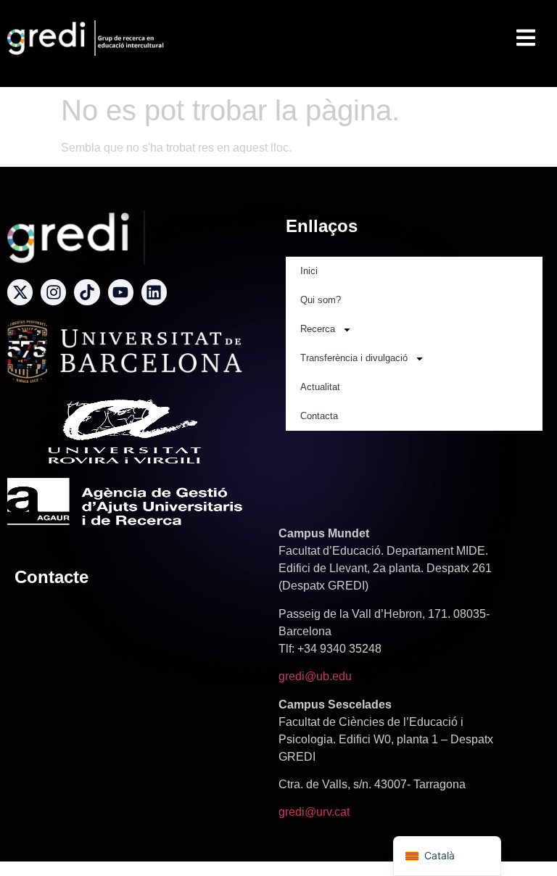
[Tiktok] (86, 292)
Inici (309, 270)
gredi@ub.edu (315, 676)
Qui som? (320, 299)
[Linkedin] (154, 292)
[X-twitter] (20, 292)
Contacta (319, 415)
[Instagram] (53, 292)
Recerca (317, 328)
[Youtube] (120, 292)
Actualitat (320, 386)
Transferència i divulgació (354, 357)
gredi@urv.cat (314, 812)
